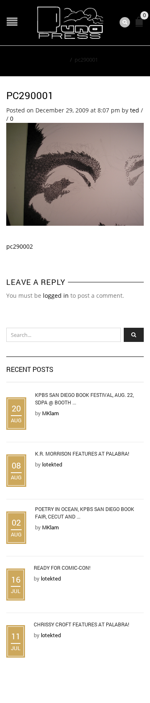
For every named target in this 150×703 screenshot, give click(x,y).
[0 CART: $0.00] (141, 25)
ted (134, 110)
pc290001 (30, 95)
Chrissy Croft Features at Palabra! (81, 624)
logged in (56, 295)
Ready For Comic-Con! (62, 567)
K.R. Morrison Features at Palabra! (82, 453)
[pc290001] (75, 173)
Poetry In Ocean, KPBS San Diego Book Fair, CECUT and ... (84, 513)
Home (60, 59)
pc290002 (19, 246)
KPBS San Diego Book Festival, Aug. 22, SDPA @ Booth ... (84, 398)
